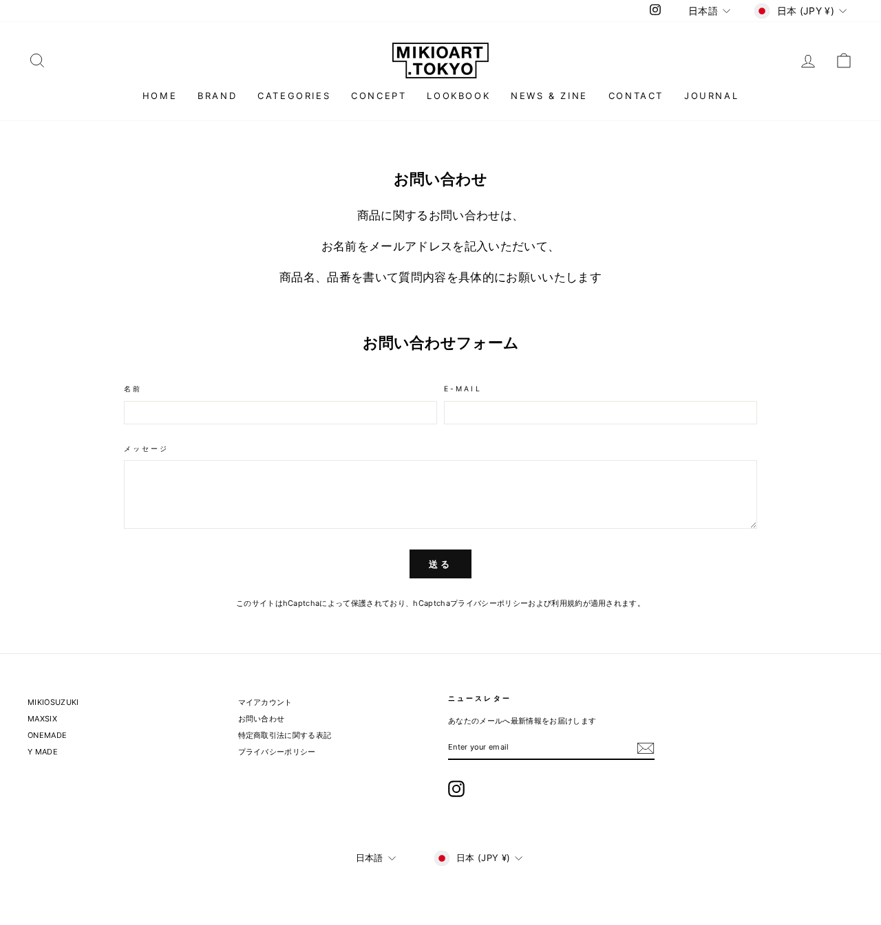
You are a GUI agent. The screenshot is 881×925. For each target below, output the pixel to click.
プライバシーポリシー (489, 603)
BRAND (217, 95)
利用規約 (566, 603)
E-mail (463, 389)
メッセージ (146, 449)
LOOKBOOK (458, 95)
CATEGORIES (293, 95)
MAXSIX (42, 718)
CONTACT (636, 95)
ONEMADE (47, 735)
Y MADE (43, 752)
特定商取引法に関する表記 (285, 735)
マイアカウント (265, 702)
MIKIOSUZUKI (53, 702)
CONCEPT (378, 95)
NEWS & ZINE (549, 95)
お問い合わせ (261, 718)
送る (440, 563)
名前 (133, 389)
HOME (159, 95)
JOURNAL (711, 95)
